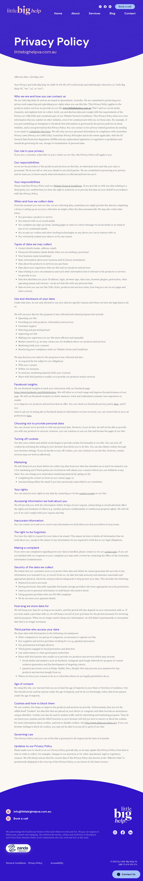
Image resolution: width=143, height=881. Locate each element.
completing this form (39, 131)
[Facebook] (105, 6)
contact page (110, 551)
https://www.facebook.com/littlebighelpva (35, 392)
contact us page (87, 493)
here (116, 404)
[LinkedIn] (110, 6)
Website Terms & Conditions (68, 185)
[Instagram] (100, 6)
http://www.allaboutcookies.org (101, 722)
